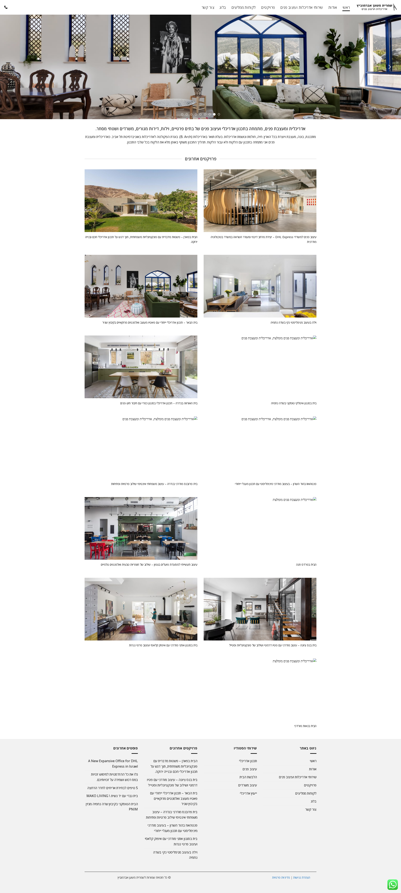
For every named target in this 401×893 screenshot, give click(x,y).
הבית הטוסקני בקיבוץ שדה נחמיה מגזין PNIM (112, 807)
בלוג (223, 7)
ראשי (346, 7)
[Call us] (6, 7)
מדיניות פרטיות (281, 877)
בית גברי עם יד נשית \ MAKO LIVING (112, 795)
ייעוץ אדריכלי (248, 793)
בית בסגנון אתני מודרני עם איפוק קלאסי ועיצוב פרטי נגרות (171, 841)
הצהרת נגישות (301, 877)
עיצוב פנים (249, 769)
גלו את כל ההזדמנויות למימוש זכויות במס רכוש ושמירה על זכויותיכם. (114, 777)
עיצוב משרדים (247, 785)
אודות (333, 7)
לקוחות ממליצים (243, 7)
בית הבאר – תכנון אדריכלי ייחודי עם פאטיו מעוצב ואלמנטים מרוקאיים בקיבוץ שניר (173, 798)
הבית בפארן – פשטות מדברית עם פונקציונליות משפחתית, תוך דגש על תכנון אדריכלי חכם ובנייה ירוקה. (174, 766)
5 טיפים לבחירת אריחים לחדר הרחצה (112, 788)
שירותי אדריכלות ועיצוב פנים (301, 7)
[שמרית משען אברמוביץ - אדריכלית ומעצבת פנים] (377, 7)
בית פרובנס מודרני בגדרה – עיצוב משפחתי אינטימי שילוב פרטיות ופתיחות (171, 815)
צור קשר (208, 7)
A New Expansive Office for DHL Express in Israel (113, 764)
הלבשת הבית (248, 777)
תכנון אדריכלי (248, 761)
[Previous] (389, 66)
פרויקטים (268, 7)
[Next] (11, 66)
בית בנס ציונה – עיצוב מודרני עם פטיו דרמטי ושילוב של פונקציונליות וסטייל (172, 782)
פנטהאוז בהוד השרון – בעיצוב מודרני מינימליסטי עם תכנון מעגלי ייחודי (172, 828)
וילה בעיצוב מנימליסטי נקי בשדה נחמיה (175, 855)
